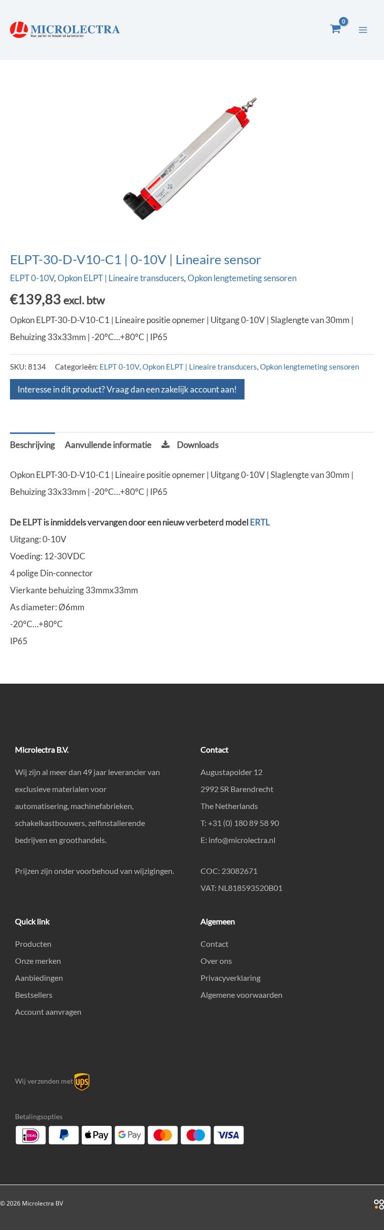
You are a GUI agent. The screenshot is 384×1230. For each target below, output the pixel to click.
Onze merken (38, 960)
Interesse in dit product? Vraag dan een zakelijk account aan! (127, 389)
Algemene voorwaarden (241, 994)
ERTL (260, 522)
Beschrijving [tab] (32, 444)
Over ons (216, 960)
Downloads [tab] (197, 444)
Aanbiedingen (39, 977)
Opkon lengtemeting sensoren (242, 278)
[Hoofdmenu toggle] (363, 30)
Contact (214, 943)
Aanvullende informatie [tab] (108, 444)
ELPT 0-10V (32, 278)
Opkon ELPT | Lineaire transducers (121, 278)
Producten (33, 943)
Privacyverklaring (230, 977)
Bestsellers (33, 994)
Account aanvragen (48, 1011)
